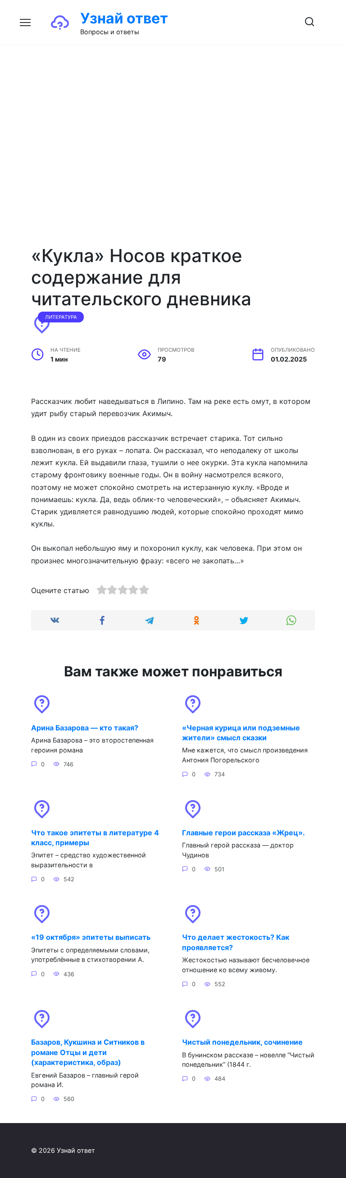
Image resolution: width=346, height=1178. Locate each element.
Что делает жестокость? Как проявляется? (235, 942)
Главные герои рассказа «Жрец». (243, 832)
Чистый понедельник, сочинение (242, 1042)
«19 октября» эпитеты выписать (90, 937)
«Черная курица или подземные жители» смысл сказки (241, 732)
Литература (61, 317)
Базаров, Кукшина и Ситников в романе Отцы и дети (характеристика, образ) (88, 1052)
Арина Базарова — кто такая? (84, 727)
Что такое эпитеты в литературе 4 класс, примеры (95, 837)
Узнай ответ (124, 18)
